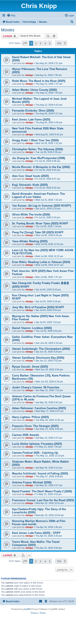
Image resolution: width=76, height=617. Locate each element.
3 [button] (40, 43)
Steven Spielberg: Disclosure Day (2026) (38, 357)
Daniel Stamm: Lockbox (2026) (32, 328)
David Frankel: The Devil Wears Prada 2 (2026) (42, 491)
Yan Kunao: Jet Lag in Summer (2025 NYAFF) (41, 205)
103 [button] (59, 43)
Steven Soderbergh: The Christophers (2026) (41, 348)
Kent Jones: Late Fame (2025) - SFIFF (36, 532)
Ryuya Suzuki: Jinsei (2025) (30, 366)
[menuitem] (11, 15)
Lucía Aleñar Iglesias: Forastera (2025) (37, 443)
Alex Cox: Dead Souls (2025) (30, 176)
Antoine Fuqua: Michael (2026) (32, 482)
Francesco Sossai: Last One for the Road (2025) (43, 500)
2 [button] (36, 43)
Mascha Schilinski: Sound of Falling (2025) (40, 473)
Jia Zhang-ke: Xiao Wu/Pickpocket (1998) (38, 158)
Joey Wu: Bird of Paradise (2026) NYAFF (38, 307)
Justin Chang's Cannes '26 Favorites (35, 387)
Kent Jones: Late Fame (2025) (31, 119)
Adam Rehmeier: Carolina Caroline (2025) (39, 408)
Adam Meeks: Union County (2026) (34, 89)
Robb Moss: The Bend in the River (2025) (38, 81)
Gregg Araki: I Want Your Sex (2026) (35, 140)
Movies (7, 30)
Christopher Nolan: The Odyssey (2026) (37, 149)
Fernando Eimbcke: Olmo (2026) (33, 110)
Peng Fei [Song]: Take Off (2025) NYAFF (38, 232)
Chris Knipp (39, 5)
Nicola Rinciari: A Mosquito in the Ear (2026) (41, 167)
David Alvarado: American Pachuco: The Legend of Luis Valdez (38, 195)
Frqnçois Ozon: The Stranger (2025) (35, 426)
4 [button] (45, 43)
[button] (25, 43)
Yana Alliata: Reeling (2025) (30, 241)
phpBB (26, 609)
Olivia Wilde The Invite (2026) (31, 214)
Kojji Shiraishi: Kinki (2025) (30, 184)
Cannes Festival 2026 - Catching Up (35, 452)
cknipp (29, 63)
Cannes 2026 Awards (25, 435)
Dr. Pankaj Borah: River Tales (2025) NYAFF (40, 223)
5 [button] (49, 43)
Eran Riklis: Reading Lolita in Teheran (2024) (41, 262)
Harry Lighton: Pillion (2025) (30, 417)
